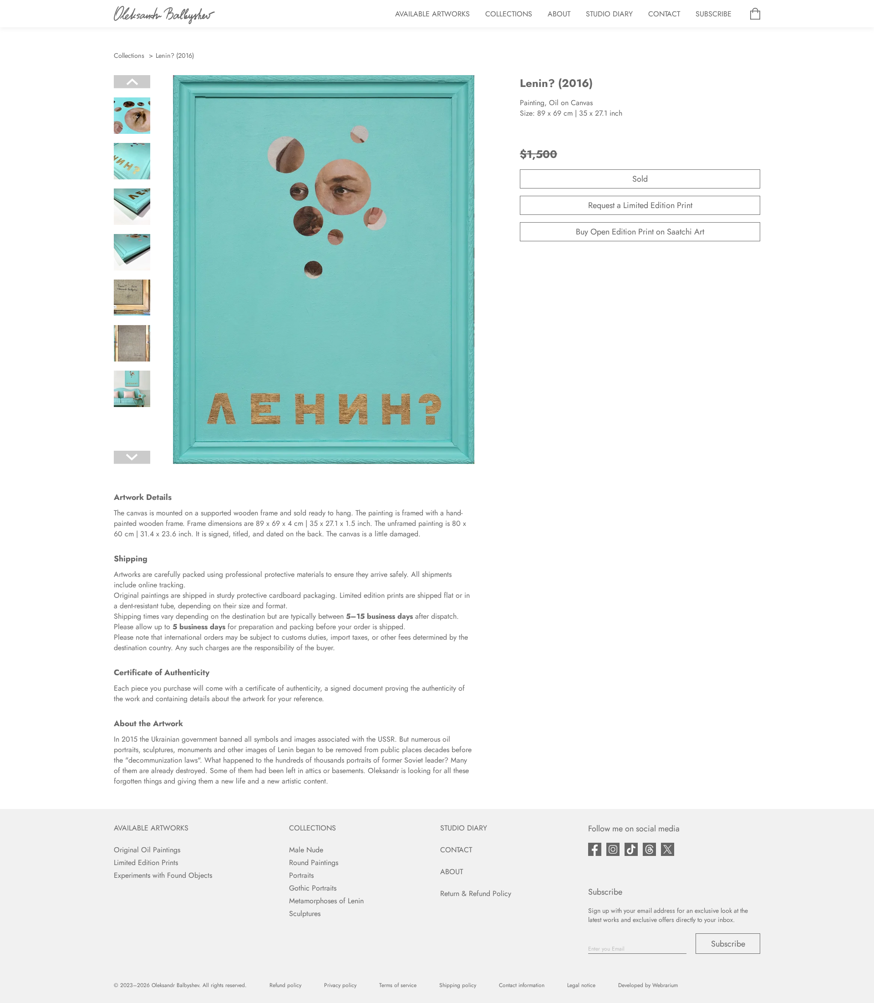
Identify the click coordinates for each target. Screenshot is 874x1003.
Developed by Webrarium (648, 985)
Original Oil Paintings (147, 850)
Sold (640, 179)
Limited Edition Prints (146, 862)
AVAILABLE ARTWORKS (432, 14)
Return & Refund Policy (475, 893)
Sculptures (304, 913)
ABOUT (559, 14)
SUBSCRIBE (714, 14)
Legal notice (581, 985)
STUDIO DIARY (609, 14)
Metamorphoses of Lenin (326, 901)
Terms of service (398, 985)
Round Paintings (313, 862)
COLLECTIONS (508, 14)
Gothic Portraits (312, 888)
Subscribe (728, 944)
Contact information (521, 985)
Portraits (301, 875)
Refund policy (285, 985)
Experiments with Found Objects (163, 875)
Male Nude (306, 850)
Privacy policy (340, 985)
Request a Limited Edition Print (640, 205)
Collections (129, 55)
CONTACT (664, 14)
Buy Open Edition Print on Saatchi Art (640, 232)
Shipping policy (457, 985)
